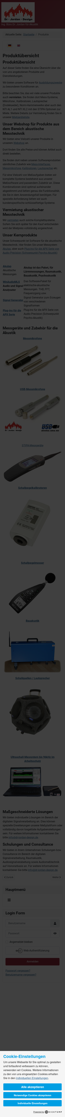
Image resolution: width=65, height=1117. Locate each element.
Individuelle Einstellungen (33, 1103)
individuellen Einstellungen (32, 1078)
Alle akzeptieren (32, 1087)
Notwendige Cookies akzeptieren (32, 1095)
